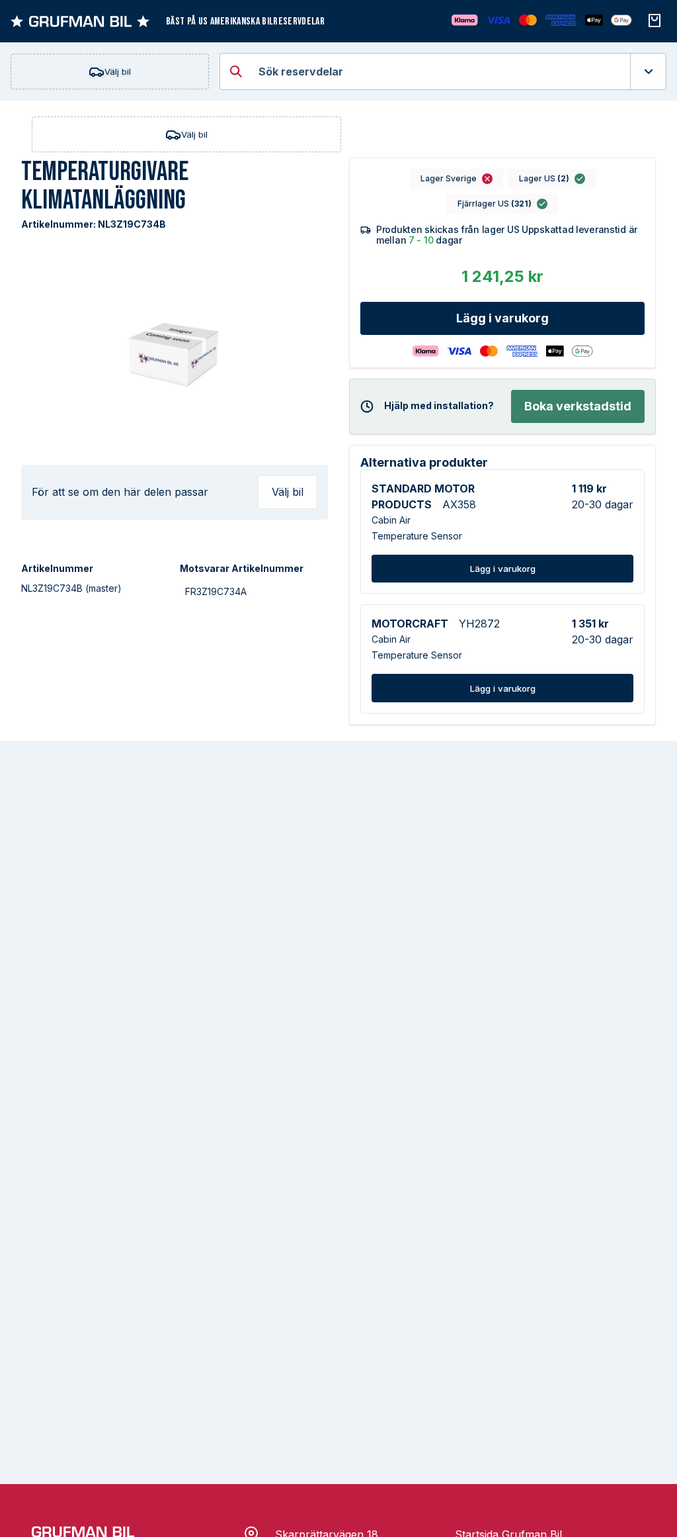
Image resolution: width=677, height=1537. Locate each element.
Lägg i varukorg (502, 318)
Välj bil (117, 71)
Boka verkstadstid (577, 406)
